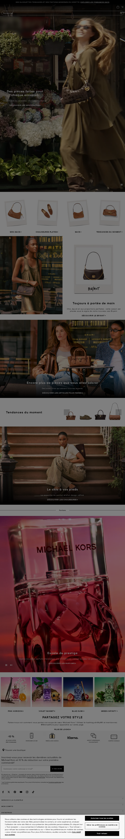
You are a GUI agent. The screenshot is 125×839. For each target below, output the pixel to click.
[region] (62, 827)
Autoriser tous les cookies (102, 818)
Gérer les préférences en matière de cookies (102, 826)
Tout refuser (102, 833)
